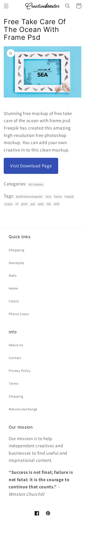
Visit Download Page (31, 166)
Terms (13, 383)
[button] (6, 6)
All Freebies (36, 184)
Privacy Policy (20, 370)
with (57, 204)
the (49, 204)
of (16, 204)
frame (58, 196)
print (24, 204)
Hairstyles (16, 263)
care (48, 196)
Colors (14, 301)
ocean (8, 204)
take (41, 204)
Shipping (16, 396)
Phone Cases (19, 314)
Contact (15, 358)
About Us (16, 345)
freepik (69, 196)
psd (33, 204)
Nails (13, 275)
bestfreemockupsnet (29, 196)
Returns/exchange (23, 409)
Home (13, 288)
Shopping (16, 250)
